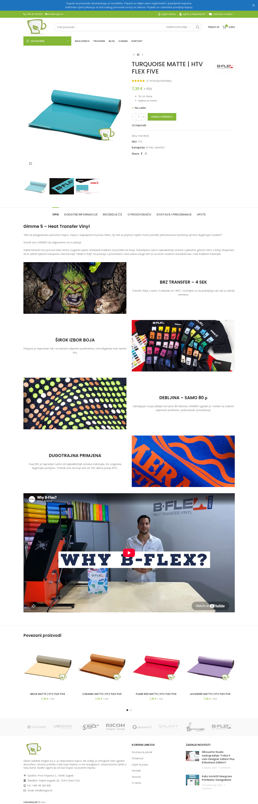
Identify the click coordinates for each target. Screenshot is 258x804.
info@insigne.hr (55, 14)
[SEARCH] (198, 27)
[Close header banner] (253, 5)
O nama (136, 782)
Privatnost (137, 758)
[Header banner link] (129, 5)
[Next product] (142, 55)
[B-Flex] (221, 727)
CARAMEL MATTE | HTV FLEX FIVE (102, 694)
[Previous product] (134, 55)
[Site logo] (36, 26)
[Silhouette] (36, 727)
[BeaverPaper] (195, 727)
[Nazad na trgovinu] (138, 55)
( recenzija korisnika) (159, 80)
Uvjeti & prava (140, 764)
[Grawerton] (142, 727)
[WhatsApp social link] (146, 153)
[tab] (55, 212)
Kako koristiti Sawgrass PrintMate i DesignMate (217, 778)
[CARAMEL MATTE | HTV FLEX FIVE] (101, 666)
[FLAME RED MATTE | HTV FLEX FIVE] (156, 666)
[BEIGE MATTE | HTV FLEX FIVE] (47, 666)
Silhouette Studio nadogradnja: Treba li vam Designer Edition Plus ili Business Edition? (218, 757)
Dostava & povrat (142, 752)
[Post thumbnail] (192, 759)
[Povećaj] (30, 163)
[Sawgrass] (63, 727)
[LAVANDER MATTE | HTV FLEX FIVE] (210, 666)
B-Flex (149, 147)
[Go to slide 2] (131, 710)
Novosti (136, 776)
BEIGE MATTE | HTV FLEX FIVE (47, 694)
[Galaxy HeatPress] (169, 727)
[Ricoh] (116, 727)
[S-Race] (89, 727)
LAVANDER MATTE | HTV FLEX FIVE (210, 694)
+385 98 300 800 (34, 14)
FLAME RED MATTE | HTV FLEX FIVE (156, 694)
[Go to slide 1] (127, 710)
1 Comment (224, 767)
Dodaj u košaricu (162, 116)
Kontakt (136, 770)
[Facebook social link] (142, 153)
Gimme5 (160, 147)
